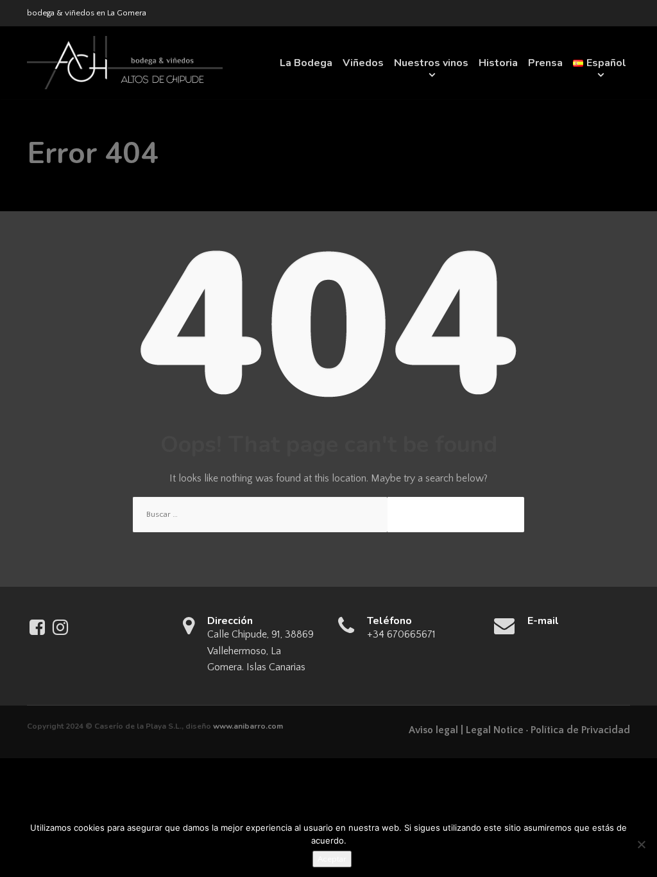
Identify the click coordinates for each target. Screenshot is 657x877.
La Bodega (306, 63)
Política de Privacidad (580, 730)
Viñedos (363, 63)
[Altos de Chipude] (125, 62)
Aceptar (332, 859)
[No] (641, 844)
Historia (498, 63)
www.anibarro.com (248, 726)
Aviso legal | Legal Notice (466, 730)
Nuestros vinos (431, 63)
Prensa (545, 63)
